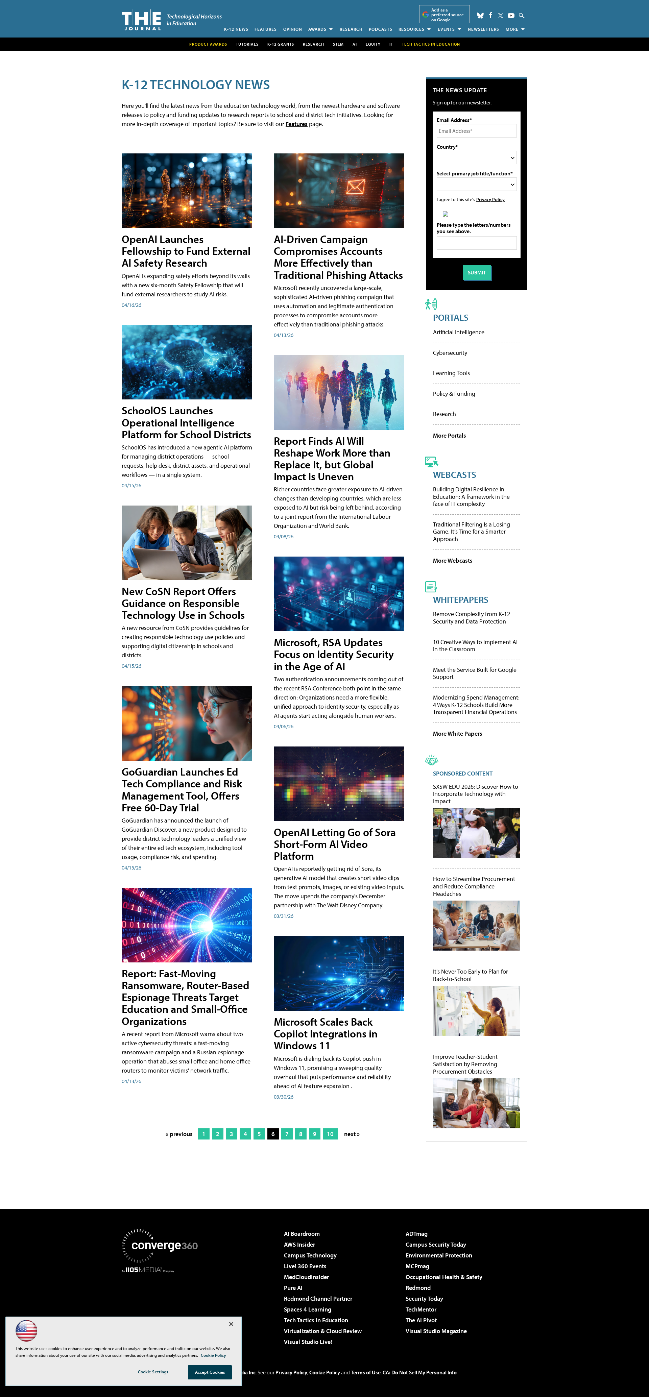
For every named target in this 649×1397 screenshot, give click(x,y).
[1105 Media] (162, 1307)
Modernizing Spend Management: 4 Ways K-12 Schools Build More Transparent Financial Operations (476, 704)
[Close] (231, 1324)
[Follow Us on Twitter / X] (500, 15)
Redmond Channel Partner (318, 1298)
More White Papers (457, 733)
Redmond (418, 1288)
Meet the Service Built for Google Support (474, 673)
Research (351, 29)
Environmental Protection (439, 1255)
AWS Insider (299, 1244)
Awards (317, 29)
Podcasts (380, 29)
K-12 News (236, 29)
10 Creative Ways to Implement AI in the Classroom (475, 645)
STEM (338, 44)
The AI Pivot (421, 1320)
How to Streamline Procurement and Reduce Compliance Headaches (474, 886)
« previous (179, 1134)
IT (391, 44)
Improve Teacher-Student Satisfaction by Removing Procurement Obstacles (465, 1064)
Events (446, 29)
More (512, 29)
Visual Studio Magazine (436, 1331)
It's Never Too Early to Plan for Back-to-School (470, 975)
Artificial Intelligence (458, 332)
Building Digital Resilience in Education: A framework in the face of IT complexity (471, 496)
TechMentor (421, 1309)
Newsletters (483, 29)
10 (330, 1134)
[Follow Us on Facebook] (490, 15)
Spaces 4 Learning (307, 1309)
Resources (412, 29)
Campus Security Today (436, 1244)
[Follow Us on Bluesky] (480, 15)
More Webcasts (453, 560)
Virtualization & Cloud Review (323, 1331)
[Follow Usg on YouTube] (511, 15)
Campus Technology (310, 1255)
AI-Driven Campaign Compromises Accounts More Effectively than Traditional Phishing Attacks (338, 256)
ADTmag (417, 1233)
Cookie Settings (153, 1371)
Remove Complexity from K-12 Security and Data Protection (471, 617)
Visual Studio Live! (308, 1342)
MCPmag (417, 1266)
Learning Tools (451, 373)
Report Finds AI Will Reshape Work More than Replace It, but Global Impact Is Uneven (332, 458)
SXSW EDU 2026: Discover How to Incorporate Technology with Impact (475, 794)
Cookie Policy (324, 1372)
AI (355, 44)
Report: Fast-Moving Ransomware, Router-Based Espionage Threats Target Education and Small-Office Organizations (185, 997)
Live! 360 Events (305, 1266)
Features (266, 29)
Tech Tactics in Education (316, 1320)
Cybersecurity (450, 353)
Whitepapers (460, 599)
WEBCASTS (454, 474)
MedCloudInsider (306, 1277)
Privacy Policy (490, 199)
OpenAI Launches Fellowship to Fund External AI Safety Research (186, 250)
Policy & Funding (454, 393)
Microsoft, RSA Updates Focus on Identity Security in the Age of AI (334, 653)
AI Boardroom (302, 1233)
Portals (450, 317)
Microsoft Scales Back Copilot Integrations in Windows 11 (326, 1033)
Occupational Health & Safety (444, 1277)
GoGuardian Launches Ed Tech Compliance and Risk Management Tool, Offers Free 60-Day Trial (182, 789)
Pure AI (293, 1288)
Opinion (292, 29)
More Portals (449, 435)
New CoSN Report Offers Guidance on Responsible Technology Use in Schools (183, 602)
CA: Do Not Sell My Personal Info (420, 1372)
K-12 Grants (280, 44)
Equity (373, 44)
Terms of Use (366, 1372)
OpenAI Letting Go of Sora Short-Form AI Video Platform (335, 843)
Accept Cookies (210, 1372)
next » (352, 1134)
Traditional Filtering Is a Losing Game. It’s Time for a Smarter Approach (471, 531)
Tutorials (247, 44)
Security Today (424, 1298)
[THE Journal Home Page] (172, 19)
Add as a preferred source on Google (447, 14)
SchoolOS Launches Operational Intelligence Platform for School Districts (186, 422)
